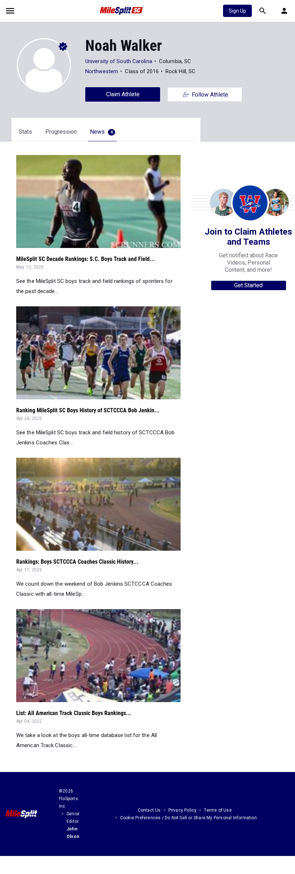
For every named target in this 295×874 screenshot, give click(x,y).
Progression (61, 131)
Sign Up (237, 11)
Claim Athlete (123, 94)
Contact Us (149, 810)
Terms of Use (217, 810)
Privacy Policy (182, 810)
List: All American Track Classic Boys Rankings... (73, 713)
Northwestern (101, 71)
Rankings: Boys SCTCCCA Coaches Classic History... (77, 561)
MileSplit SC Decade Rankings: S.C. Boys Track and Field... (85, 259)
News (101, 131)
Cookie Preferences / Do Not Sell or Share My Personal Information (188, 817)
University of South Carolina (118, 61)
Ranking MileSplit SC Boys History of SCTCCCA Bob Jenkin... (88, 410)
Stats (25, 131)
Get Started (248, 285)
